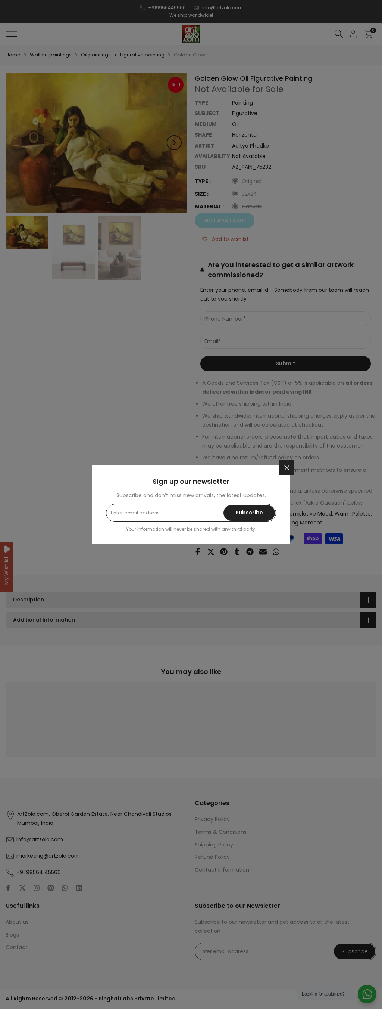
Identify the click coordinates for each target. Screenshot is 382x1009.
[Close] (286, 467)
